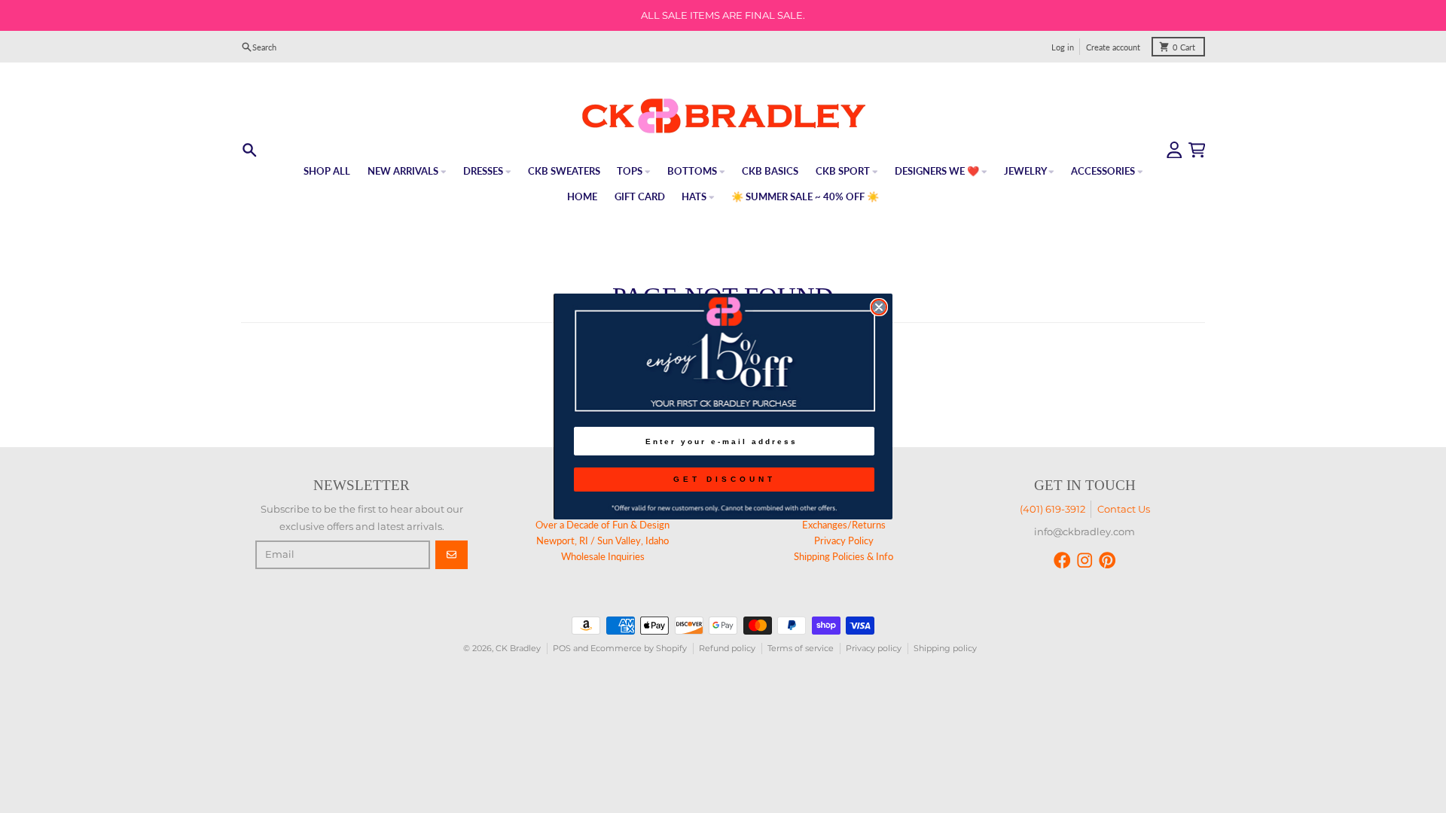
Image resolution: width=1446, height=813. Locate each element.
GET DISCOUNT (724, 479)
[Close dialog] (878, 307)
